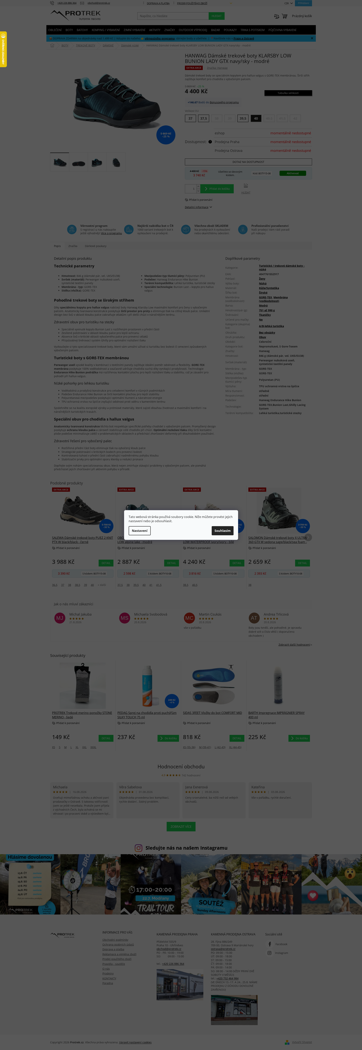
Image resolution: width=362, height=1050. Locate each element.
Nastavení (139, 531)
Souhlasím (223, 531)
